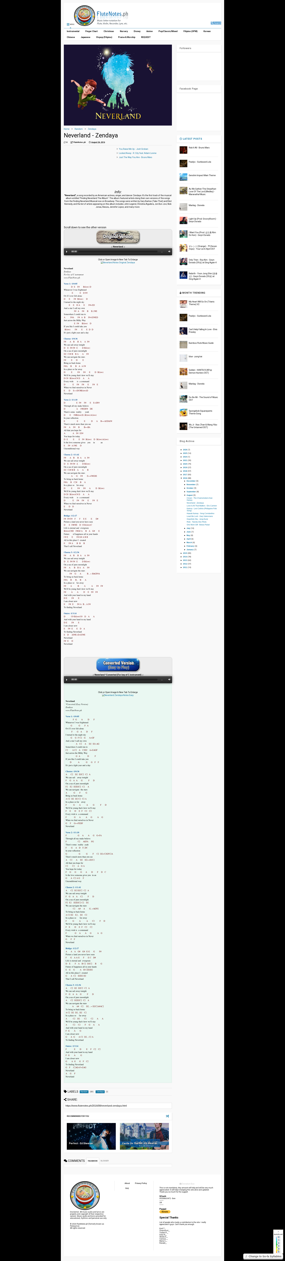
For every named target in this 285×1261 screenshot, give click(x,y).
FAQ (127, 1188)
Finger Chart (91, 31)
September (191, 492)
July (189, 528)
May (189, 535)
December (191, 481)
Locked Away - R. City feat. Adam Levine (137, 153)
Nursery (124, 31)
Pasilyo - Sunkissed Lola (200, 162)
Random (79, 129)
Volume (168, 251)
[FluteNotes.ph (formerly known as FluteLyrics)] (94, 24)
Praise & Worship (126, 37)
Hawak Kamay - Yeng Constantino (200, 513)
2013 (185, 560)
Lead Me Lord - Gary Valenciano (200, 516)
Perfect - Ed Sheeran (81, 1143)
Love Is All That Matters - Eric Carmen (202, 506)
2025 (185, 453)
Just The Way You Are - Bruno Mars (135, 157)
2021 (185, 460)
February (191, 546)
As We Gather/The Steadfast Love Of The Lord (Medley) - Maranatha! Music (202, 191)
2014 (185, 557)
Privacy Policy (141, 1183)
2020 (185, 464)
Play (66, 252)
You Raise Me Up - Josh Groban (133, 149)
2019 (185, 467)
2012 (185, 564)
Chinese (71, 37)
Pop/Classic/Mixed (168, 31)
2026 (185, 450)
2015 (185, 553)
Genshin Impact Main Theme (202, 175)
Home (66, 129)
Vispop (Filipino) (104, 37)
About (127, 1183)
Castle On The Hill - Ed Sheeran (139, 1143)
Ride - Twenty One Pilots (196, 522)
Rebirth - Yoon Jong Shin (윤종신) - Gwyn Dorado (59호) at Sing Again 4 (203, 276)
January (190, 550)
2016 (185, 478)
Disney (137, 31)
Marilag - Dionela (196, 205)
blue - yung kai (195, 356)
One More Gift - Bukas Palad (198, 525)
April (189, 539)
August (190, 495)
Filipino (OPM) (190, 31)
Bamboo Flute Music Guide (201, 343)
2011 (185, 567)
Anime (149, 31)
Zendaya (92, 129)
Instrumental (73, 31)
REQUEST (146, 37)
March (189, 542)
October (190, 488)
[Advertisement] (89, 168)
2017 (185, 475)
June (189, 532)
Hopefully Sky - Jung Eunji (197, 519)
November (191, 485)
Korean (207, 31)
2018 (185, 471)
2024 (185, 457)
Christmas (109, 31)
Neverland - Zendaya (195, 503)
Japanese (85, 37)
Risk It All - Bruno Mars (199, 147)
